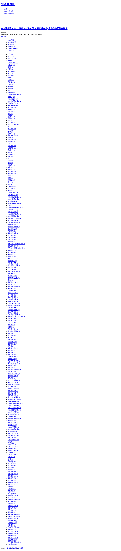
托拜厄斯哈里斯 (14, 310)
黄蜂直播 (11, 169)
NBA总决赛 (13, 63)
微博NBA (12, 486)
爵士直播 (11, 141)
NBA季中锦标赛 (14, 203)
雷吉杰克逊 (12, 344)
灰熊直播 (12, 139)
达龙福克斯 (12, 425)
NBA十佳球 (11, 46)
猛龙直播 (11, 133)
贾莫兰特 (11, 352)
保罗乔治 (11, 350)
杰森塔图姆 (12, 256)
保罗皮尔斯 (12, 463)
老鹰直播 (11, 165)
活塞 (10, 88)
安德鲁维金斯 (13, 233)
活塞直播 (11, 120)
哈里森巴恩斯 (13, 423)
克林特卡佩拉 (13, 329)
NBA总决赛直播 (14, 199)
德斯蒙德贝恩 (13, 288)
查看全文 (3, 36)
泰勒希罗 (11, 378)
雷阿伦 (11, 467)
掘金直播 (11, 184)
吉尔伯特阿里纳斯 (14, 527)
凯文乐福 (11, 497)
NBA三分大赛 (13, 412)
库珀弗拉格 (12, 448)
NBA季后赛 (13, 195)
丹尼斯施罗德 (13, 391)
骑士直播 (11, 188)
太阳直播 (11, 118)
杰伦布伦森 (13, 224)
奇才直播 (11, 161)
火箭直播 (12, 173)
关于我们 (20, 548)
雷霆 (10, 156)
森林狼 (11, 97)
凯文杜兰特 (12, 335)
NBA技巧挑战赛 (14, 406)
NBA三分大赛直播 (14, 408)
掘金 (10, 182)
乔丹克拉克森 (13, 263)
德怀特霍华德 (13, 474)
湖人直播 (12, 107)
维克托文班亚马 (14, 331)
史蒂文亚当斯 (13, 395)
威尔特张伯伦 (13, 495)
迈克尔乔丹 (12, 437)
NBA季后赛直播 (14, 197)
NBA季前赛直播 (14, 95)
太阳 (10, 67)
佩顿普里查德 (13, 450)
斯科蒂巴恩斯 (13, 393)
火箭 (10, 69)
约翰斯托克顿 (13, 533)
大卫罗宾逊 (12, 501)
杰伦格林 (11, 367)
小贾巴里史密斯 (14, 374)
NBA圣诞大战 (13, 212)
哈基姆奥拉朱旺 (14, 499)
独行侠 (11, 92)
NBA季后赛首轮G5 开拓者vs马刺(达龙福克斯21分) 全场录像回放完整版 (34, 28)
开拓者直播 (12, 186)
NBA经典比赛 (13, 440)
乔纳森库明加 (13, 416)
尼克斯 (11, 71)
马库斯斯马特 (13, 290)
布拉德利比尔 (13, 339)
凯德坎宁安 (12, 540)
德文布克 (11, 337)
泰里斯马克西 (13, 308)
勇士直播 (11, 109)
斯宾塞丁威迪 (13, 371)
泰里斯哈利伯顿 (14, 363)
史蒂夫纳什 (12, 529)
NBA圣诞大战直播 (14, 214)
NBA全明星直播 (14, 216)
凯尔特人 (12, 58)
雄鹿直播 (11, 116)
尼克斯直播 (13, 148)
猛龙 (10, 131)
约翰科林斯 (12, 261)
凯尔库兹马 (12, 322)
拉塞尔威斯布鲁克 (14, 384)
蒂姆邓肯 (11, 452)
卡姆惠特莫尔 (13, 376)
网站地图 (14, 548)
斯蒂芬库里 (13, 229)
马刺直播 (11, 150)
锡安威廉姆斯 (13, 267)
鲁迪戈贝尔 (12, 276)
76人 (10, 84)
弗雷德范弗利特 (14, 361)
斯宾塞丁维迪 (13, 318)
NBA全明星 (12, 201)
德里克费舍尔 (13, 476)
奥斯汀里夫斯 (13, 382)
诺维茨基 (11, 512)
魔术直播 (11, 175)
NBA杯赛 (12, 444)
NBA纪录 (11, 50)
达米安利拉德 (13, 220)
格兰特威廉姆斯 (14, 286)
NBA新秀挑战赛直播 (15, 399)
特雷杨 (11, 327)
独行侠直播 (13, 105)
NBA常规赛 (13, 192)
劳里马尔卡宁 (13, 259)
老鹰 (10, 163)
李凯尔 (11, 280)
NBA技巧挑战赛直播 (15, 403)
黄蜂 (10, 167)
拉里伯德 (11, 484)
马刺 (11, 80)
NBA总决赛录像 (9, 13)
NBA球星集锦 (13, 427)
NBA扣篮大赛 (13, 414)
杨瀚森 (11, 442)
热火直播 (12, 171)
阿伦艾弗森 (12, 461)
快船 (10, 143)
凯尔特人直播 (13, 124)
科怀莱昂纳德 (13, 348)
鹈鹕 (10, 178)
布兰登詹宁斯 (13, 506)
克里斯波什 (12, 510)
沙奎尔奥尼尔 (13, 446)
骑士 (10, 190)
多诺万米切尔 (13, 433)
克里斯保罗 (12, 235)
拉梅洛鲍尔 (12, 535)
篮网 (10, 86)
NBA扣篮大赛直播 (14, 410)
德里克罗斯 (12, 354)
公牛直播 (11, 112)
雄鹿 (10, 114)
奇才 (10, 158)
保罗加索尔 (12, 480)
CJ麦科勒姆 (12, 269)
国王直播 (12, 129)
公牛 (10, 54)
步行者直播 (13, 135)
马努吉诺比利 (13, 454)
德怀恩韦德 (12, 508)
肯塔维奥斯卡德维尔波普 (16, 244)
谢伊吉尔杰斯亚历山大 (16, 316)
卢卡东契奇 (13, 295)
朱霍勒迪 (11, 254)
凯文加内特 (12, 465)
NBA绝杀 (12, 489)
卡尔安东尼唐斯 (14, 278)
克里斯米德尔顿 (14, 222)
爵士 (10, 77)
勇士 (10, 60)
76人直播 (11, 122)
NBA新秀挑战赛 (14, 401)
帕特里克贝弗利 (14, 305)
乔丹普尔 (11, 325)
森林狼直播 (13, 103)
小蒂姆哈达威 (13, 282)
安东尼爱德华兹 (14, 271)
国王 (10, 126)
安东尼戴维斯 (13, 297)
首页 (5, 9)
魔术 (10, 73)
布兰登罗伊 (12, 521)
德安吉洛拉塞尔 (14, 380)
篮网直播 (11, 154)
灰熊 (10, 137)
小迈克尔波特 (13, 246)
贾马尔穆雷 (12, 239)
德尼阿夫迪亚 (13, 538)
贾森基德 (11, 503)
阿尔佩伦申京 (13, 365)
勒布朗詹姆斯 (13, 299)
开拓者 (11, 65)
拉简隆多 (11, 469)
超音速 (11, 75)
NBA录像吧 (8, 4)
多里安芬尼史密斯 (14, 369)
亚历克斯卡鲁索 (14, 303)
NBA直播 (11, 40)
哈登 (10, 205)
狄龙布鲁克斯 (13, 386)
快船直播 (12, 146)
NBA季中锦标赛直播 (15, 207)
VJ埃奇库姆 (12, 544)
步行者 (11, 82)
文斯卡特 (11, 491)
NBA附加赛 (12, 431)
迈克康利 (11, 273)
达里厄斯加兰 (13, 531)
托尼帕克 (11, 457)
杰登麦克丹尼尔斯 (14, 542)
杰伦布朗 (11, 333)
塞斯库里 (11, 284)
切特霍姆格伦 (13, 357)
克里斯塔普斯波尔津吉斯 (16, 248)
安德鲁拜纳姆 (13, 478)
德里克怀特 (12, 252)
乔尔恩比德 (12, 359)
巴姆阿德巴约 (13, 518)
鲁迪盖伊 (11, 525)
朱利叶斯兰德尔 (14, 227)
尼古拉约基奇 (13, 237)
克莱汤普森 (12, 231)
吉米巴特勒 (12, 420)
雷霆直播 (11, 152)
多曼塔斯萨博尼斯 (14, 418)
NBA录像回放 (8, 11)
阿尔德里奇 (12, 523)
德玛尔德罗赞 (13, 301)
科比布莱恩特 (13, 435)
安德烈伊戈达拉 (14, 516)
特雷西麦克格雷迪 (14, 514)
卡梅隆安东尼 (13, 482)
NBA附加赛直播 (14, 429)
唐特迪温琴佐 (13, 320)
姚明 (10, 459)
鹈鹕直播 (11, 180)
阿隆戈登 (11, 241)
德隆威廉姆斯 (13, 472)
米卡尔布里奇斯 (14, 397)
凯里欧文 (11, 346)
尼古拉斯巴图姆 (14, 314)
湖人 (11, 56)
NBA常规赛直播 (14, 101)
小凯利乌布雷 (13, 312)
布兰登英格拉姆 (14, 265)
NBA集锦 (11, 44)
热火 (10, 90)
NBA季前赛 (13, 99)
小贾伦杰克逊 (13, 293)
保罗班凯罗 (12, 342)
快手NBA (12, 493)
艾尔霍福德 (12, 250)
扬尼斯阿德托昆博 (14, 218)
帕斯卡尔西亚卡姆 (14, 388)
